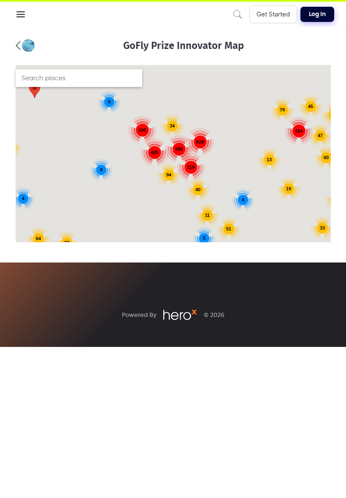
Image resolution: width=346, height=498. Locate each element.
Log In (317, 14)
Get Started (273, 14)
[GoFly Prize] (25, 46)
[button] (20, 14)
